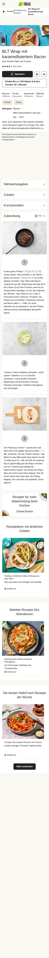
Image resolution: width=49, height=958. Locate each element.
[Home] (3, 11)
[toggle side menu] (3, 4)
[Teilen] (44, 74)
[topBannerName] (24, 20)
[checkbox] (3, 66)
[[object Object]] (37, 74)
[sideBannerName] (24, 160)
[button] (24, 195)
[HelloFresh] (24, 4)
